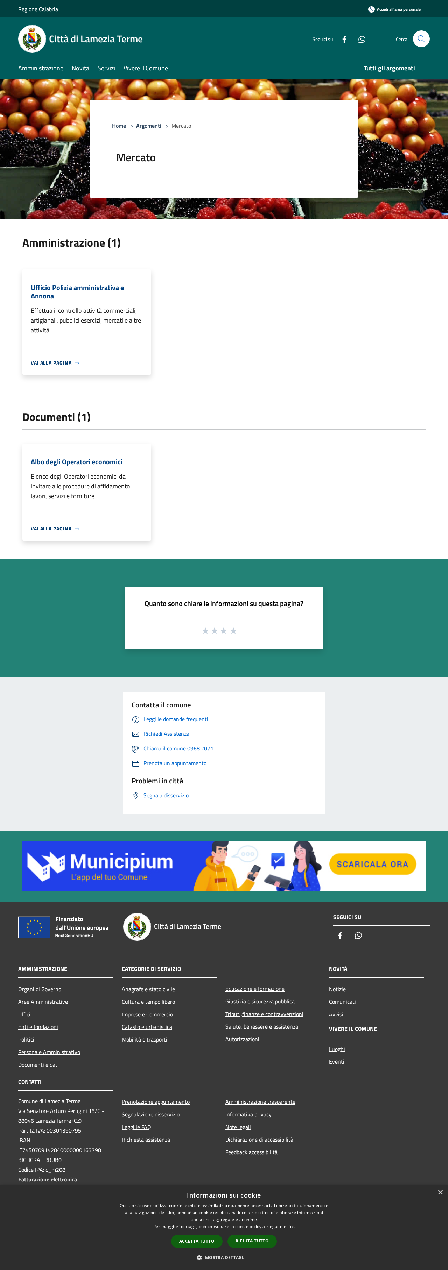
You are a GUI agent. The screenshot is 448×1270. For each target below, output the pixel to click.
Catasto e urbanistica (147, 1027)
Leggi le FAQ (136, 1127)
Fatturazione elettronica (47, 1179)
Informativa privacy (248, 1114)
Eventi (336, 1061)
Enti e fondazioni (38, 1027)
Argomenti (148, 125)
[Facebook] (342, 38)
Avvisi (336, 1014)
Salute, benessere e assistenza (261, 1026)
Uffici (24, 1014)
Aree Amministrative (43, 1001)
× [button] (440, 1192)
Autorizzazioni (242, 1039)
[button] (224, 1257)
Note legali (238, 1127)
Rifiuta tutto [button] (252, 1241)
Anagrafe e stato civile (148, 989)
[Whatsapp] (359, 38)
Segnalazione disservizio (151, 1114)
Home (119, 125)
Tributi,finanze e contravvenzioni (264, 1014)
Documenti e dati (38, 1064)
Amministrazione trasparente (260, 1102)
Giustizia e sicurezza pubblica (260, 1001)
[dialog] (224, 1227)
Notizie (337, 989)
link (291, 1226)
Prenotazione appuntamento (156, 1102)
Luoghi (337, 1049)
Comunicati (342, 1001)
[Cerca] (421, 38)
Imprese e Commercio (147, 1014)
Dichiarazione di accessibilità (259, 1139)
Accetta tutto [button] (197, 1241)
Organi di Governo (39, 989)
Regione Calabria (38, 9)
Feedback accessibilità (251, 1152)
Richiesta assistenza (146, 1139)
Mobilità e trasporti (144, 1039)
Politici (26, 1039)
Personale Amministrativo (49, 1052)
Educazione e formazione (255, 989)
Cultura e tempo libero (148, 1001)
